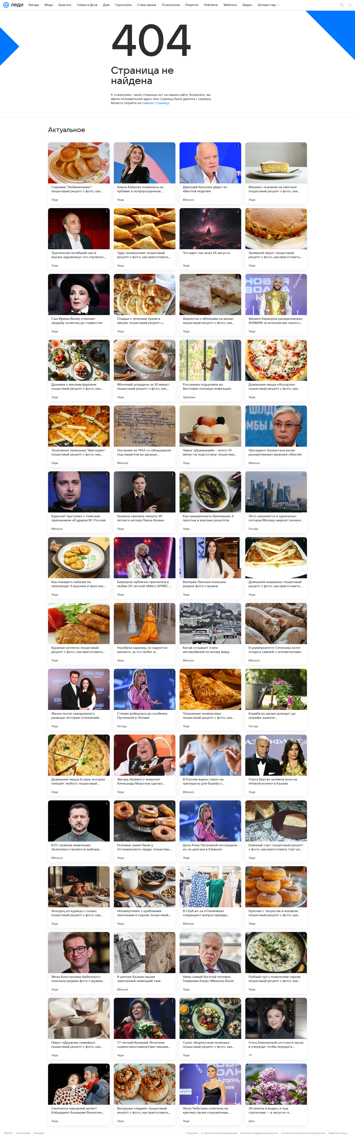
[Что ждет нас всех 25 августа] (210, 239)
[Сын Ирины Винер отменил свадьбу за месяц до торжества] (79, 305)
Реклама (38, 1133)
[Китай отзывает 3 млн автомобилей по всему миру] (210, 634)
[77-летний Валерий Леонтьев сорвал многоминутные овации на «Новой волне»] (144, 1028)
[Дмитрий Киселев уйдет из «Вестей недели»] (210, 173)
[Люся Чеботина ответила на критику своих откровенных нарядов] (210, 1094)
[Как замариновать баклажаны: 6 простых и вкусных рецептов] (210, 502)
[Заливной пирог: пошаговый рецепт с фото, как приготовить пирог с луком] (276, 239)
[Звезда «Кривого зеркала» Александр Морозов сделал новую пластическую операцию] (144, 765)
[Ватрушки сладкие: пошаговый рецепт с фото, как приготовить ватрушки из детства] (144, 1094)
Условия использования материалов (303, 1133)
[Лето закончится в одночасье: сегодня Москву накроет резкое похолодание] (276, 502)
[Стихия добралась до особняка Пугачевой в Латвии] (144, 699)
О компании (23, 1133)
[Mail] (6, 5)
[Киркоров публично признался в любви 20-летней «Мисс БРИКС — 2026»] (144, 568)
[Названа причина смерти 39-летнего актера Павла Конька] (144, 502)
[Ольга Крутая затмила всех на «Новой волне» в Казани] (276, 765)
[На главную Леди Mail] (16, 5)
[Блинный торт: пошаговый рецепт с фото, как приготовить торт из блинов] (276, 831)
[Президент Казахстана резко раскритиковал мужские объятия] (276, 436)
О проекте (192, 1133)
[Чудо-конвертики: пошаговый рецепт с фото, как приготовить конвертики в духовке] (144, 239)
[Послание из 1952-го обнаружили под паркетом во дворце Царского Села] (144, 436)
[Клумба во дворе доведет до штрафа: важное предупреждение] (276, 699)
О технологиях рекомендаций (219, 1133)
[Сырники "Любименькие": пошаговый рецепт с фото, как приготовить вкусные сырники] (79, 173)
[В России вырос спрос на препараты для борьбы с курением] (210, 765)
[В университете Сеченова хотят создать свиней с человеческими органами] (276, 634)
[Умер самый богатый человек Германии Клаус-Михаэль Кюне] (210, 963)
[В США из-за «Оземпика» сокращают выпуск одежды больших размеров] (210, 897)
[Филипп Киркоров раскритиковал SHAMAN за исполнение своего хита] (276, 305)
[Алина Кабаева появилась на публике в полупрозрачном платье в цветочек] (144, 173)
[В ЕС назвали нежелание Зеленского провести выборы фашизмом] (79, 831)
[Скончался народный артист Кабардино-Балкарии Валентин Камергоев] (79, 1094)
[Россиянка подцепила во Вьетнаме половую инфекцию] (210, 370)
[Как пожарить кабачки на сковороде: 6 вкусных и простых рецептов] (79, 568)
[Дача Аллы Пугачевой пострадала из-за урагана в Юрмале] (210, 831)
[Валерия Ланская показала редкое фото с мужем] (210, 568)
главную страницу (155, 103)
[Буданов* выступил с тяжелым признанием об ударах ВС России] (79, 502)
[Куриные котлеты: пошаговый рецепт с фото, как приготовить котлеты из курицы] (79, 634)
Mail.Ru (8, 1133)
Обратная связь (338, 1133)
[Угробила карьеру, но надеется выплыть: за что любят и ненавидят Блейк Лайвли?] (144, 634)
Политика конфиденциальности (259, 1133)
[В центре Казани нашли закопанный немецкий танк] (144, 963)
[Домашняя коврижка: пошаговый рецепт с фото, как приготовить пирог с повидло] (276, 568)
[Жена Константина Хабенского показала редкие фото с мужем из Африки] (79, 963)
